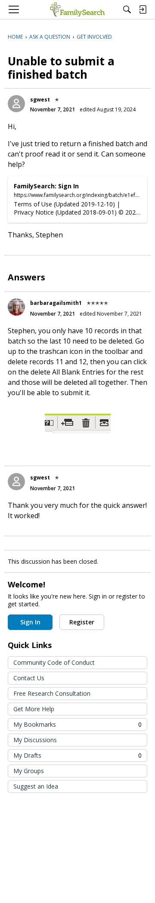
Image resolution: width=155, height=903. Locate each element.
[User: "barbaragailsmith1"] (16, 307)
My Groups (28, 771)
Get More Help (33, 709)
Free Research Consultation (51, 693)
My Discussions (35, 740)
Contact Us (28, 678)
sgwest (40, 99)
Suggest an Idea (35, 786)
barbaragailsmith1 (56, 303)
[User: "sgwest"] (16, 103)
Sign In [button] (30, 622)
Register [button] (81, 622)
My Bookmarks (77, 724)
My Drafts (77, 755)
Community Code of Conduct (54, 662)
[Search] (127, 9)
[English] (77, 9)
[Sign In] (142, 9)
